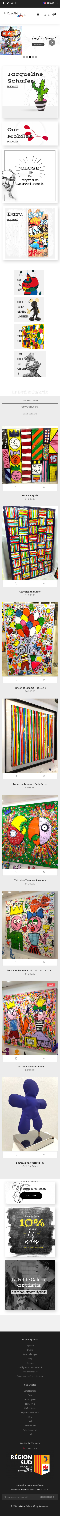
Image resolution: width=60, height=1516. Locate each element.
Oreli (30, 1421)
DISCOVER (31, 1195)
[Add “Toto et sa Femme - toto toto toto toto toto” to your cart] (16, 962)
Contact (30, 1363)
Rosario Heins (30, 1426)
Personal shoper (30, 1354)
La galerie (30, 1346)
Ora (30, 1417)
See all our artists (38, 44)
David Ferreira (30, 1391)
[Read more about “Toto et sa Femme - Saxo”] (16, 1058)
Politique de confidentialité (30, 1367)
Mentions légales (30, 1372)
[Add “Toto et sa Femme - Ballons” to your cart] (16, 680)
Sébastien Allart (30, 1430)
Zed (30, 1434)
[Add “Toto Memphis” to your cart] (16, 487)
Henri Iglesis (30, 1400)
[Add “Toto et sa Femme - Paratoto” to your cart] (16, 872)
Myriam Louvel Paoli (30, 1413)
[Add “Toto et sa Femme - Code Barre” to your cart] (16, 776)
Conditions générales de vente (30, 1376)
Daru (30, 1395)
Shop (30, 1359)
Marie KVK (30, 1404)
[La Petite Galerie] (15, 15)
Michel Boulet (30, 1408)
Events (30, 1350)
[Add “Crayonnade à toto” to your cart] (16, 583)
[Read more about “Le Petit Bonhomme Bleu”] (16, 1155)
